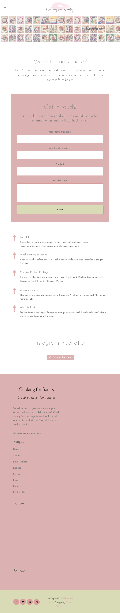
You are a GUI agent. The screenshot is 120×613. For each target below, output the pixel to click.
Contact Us (19, 492)
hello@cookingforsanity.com (27, 433)
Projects (17, 486)
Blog (15, 480)
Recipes (17, 468)
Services (17, 474)
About (16, 456)
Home (16, 450)
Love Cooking (20, 462)
